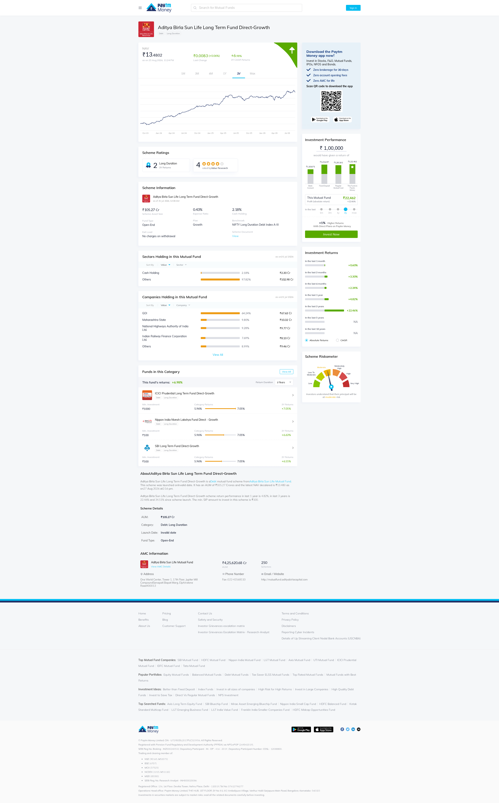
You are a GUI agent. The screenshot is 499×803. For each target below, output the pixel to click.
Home (142, 613)
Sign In (353, 7)
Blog (165, 619)
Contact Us (205, 613)
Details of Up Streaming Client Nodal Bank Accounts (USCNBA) (321, 638)
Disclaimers (289, 626)
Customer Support (174, 626)
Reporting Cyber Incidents (298, 632)
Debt (213, 481)
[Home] (157, 8)
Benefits (143, 619)
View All (286, 371)
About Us (144, 626)
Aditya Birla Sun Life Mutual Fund (270, 481)
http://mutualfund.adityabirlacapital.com (276, 579)
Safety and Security (210, 619)
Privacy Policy (290, 619)
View (235, 236)
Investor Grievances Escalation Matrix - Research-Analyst (233, 632)
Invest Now (331, 234)
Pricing (166, 613)
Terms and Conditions (295, 613)
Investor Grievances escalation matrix (221, 626)
